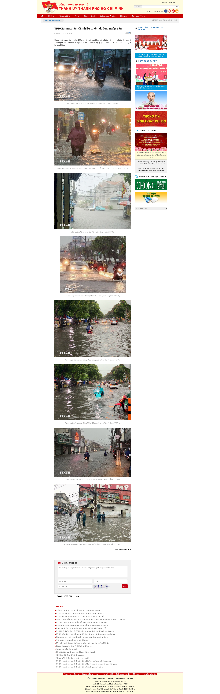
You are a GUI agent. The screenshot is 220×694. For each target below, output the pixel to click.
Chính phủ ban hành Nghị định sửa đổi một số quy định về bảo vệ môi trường (82, 625)
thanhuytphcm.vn (101, 691)
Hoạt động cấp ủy (147, 61)
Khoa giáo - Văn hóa (139, 16)
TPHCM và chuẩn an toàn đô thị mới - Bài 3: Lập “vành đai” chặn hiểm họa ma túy (83, 661)
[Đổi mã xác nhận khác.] (109, 586)
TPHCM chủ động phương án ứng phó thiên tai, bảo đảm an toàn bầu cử (80, 613)
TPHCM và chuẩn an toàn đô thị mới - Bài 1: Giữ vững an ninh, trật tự (79, 667)
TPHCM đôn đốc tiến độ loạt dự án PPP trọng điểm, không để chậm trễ (80, 616)
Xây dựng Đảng (64, 16)
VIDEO (142, 131)
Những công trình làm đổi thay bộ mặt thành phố (72, 640)
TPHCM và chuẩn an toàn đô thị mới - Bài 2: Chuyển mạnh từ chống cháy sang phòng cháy (86, 664)
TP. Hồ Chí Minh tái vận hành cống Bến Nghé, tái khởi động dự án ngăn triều (81, 622)
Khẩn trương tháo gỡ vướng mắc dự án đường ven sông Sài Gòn (78, 610)
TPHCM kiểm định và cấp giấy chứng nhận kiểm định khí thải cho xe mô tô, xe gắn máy (85, 634)
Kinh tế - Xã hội (89, 16)
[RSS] (177, 11)
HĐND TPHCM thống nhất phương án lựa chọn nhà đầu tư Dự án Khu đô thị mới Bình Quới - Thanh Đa (90, 619)
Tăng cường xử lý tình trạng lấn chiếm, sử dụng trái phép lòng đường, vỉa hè (82, 637)
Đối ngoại (123, 16)
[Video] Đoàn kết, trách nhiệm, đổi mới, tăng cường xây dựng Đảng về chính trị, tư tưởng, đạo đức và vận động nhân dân (151, 170)
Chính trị (51, 16)
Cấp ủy (77, 16)
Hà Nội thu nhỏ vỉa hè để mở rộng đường (70, 655)
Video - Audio (173, 2)
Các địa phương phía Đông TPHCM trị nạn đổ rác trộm (74, 646)
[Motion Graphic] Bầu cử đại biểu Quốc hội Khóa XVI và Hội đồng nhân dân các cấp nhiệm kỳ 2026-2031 (151, 163)
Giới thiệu (164, 2)
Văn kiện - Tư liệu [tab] (158, 177)
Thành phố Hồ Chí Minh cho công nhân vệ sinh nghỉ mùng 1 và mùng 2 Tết (81, 628)
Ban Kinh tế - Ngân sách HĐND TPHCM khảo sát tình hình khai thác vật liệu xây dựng (85, 631)
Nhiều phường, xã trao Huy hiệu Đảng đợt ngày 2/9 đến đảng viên (151, 87)
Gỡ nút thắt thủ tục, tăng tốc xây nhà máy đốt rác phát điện (76, 652)
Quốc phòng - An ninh (108, 16)
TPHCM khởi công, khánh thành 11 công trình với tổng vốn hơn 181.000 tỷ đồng (150, 55)
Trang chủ (68, 674)
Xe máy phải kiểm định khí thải (66, 649)
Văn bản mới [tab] (144, 177)
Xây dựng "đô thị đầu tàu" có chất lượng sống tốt (72, 658)
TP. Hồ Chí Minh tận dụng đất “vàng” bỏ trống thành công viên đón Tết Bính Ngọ (82, 643)
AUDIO (154, 131)
